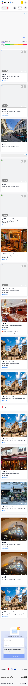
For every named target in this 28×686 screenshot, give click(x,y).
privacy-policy (4, 673)
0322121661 (24, 677)
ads (24, 13)
